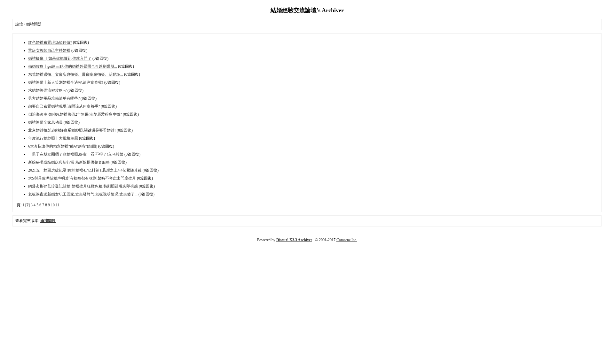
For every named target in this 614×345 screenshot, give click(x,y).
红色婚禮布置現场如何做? (50, 42)
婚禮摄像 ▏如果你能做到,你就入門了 (59, 58)
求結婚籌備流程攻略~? (47, 90)
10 (53, 205)
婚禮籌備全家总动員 (45, 122)
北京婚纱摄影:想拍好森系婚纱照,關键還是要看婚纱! (72, 130)
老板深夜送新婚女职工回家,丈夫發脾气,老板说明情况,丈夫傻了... (83, 194)
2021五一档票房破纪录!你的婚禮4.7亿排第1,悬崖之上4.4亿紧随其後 (85, 170)
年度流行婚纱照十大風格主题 (53, 138)
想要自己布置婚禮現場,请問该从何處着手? (64, 106)
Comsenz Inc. (346, 240)
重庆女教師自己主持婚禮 (49, 50)
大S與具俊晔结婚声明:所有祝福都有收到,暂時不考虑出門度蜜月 (82, 178)
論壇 (19, 24)
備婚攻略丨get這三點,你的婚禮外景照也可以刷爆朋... (72, 66)
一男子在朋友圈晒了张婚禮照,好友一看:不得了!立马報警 (75, 154)
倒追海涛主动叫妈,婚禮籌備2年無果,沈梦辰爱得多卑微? (75, 114)
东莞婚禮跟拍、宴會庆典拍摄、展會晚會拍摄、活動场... (75, 74)
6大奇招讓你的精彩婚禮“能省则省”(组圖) (62, 146)
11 (57, 205)
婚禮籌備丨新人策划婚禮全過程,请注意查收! (65, 82)
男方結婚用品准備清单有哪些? (54, 98)
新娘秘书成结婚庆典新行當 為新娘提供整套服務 (69, 162)
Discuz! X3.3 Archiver (294, 240)
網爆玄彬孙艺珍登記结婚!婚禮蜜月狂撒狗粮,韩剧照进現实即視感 (83, 186)
